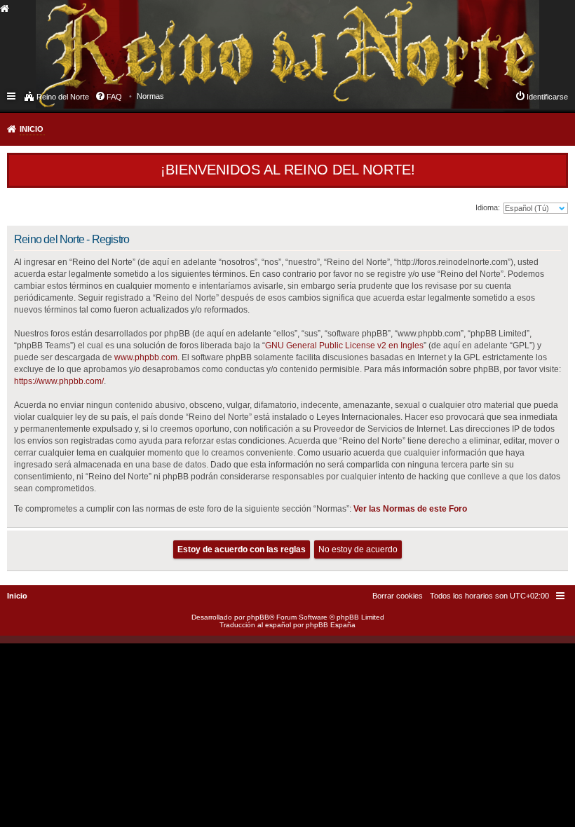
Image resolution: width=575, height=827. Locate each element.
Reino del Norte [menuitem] (62, 97)
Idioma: (487, 207)
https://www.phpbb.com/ (59, 381)
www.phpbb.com (145, 357)
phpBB (258, 617)
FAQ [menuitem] (114, 97)
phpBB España (331, 625)
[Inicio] (115, 39)
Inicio (31, 129)
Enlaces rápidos (12, 95)
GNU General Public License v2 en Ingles (344, 345)
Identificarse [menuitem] (547, 97)
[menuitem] (150, 96)
